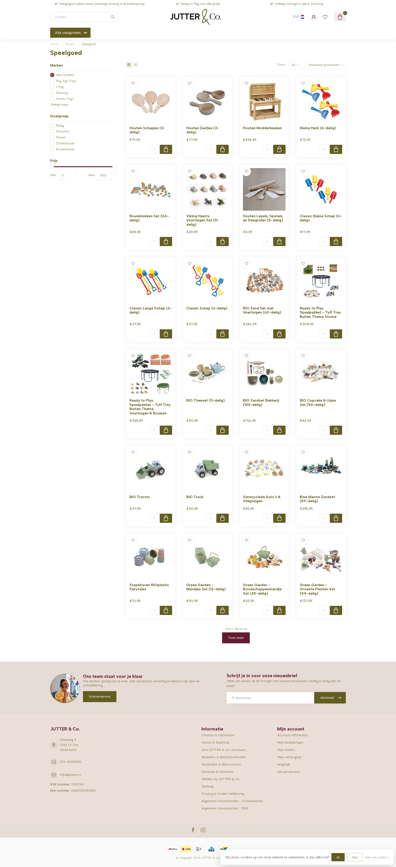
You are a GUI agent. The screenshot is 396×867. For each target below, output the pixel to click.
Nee (355, 857)
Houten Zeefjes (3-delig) (202, 130)
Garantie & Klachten (217, 772)
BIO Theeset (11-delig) (205, 400)
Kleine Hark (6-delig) (318, 128)
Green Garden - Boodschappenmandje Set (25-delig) (262, 589)
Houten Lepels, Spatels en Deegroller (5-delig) (263, 218)
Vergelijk (283, 764)
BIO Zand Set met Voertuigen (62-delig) (262, 310)
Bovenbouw (65, 149)
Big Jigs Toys (66, 81)
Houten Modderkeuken (262, 128)
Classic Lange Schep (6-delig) (150, 310)
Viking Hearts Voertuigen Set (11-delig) (202, 220)
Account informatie (292, 735)
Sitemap (207, 786)
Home (54, 44)
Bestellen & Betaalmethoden (223, 757)
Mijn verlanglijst (289, 757)
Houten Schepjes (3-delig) (147, 130)
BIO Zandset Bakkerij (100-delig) (261, 402)
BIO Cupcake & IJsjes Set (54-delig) (318, 402)
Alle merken (65, 75)
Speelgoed (89, 44)
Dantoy (62, 92)
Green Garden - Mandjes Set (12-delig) (206, 587)
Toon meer (236, 638)
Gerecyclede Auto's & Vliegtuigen (261, 499)
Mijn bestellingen (290, 742)
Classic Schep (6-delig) (206, 308)
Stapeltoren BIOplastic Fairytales (149, 587)
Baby (60, 125)
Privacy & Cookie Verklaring (222, 794)
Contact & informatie (217, 735)
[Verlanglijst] (325, 16)
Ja (338, 857)
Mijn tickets (286, 750)
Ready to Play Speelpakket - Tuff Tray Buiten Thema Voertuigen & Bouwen (150, 406)
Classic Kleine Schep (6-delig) (321, 218)
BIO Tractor (139, 497)
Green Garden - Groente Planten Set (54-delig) (317, 589)
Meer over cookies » (377, 857)
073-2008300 (71, 762)
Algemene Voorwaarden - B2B (224, 808)
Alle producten (288, 772)
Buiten (70, 44)
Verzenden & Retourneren (221, 764)
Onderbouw (65, 143)
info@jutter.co (70, 775)
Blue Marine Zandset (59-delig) (317, 499)
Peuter (61, 137)
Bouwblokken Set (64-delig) (149, 218)
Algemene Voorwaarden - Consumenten (232, 801)
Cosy (59, 87)
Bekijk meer (59, 104)
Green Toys (64, 98)
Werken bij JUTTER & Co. (220, 779)
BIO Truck (195, 497)
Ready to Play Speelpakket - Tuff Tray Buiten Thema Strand (320, 312)
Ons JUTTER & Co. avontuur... (224, 750)
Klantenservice (99, 696)
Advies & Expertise (215, 742)
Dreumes (62, 131)
